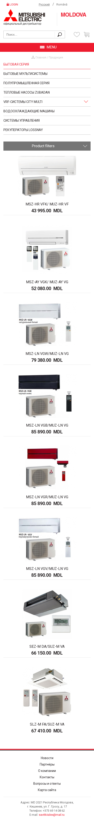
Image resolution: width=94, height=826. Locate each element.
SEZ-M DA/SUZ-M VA (47, 646)
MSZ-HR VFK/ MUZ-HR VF (47, 204)
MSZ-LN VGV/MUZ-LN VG (47, 568)
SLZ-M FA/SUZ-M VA (47, 724)
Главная (41, 57)
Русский (44, 4)
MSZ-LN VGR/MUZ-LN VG (47, 497)
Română (61, 4)
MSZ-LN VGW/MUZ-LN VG (47, 353)
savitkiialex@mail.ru (52, 814)
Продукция (56, 57)
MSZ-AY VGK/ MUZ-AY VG (47, 282)
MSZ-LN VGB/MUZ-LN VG (47, 425)
